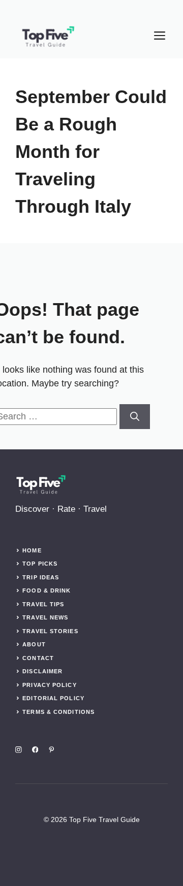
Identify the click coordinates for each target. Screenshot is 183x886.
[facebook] (35, 749)
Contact (38, 658)
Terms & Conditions (58, 712)
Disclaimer (42, 671)
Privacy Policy (49, 685)
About (34, 644)
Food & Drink (46, 590)
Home (31, 550)
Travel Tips (43, 604)
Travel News (45, 617)
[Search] (134, 416)
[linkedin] (51, 749)
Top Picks (39, 564)
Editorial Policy (53, 698)
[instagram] (18, 749)
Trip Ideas (40, 577)
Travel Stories (50, 631)
